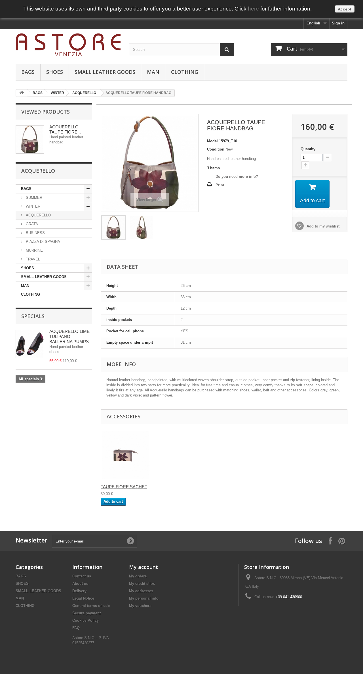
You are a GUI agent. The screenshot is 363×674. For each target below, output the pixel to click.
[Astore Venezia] (68, 45)
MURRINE (34, 250)
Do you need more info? (237, 176)
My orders (138, 576)
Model (212, 141)
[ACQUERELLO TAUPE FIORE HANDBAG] (113, 227)
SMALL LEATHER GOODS (105, 71)
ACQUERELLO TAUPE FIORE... (65, 129)
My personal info (144, 598)
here (253, 9)
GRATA (31, 224)
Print (220, 185)
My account (143, 567)
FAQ (76, 628)
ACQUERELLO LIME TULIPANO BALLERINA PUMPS (69, 336)
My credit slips (142, 583)
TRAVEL (32, 259)
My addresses (141, 591)
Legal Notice (83, 598)
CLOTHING (184, 71)
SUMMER (33, 197)
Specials (33, 316)
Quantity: (308, 149)
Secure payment (86, 613)
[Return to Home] (21, 93)
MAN (153, 71)
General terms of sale (91, 606)
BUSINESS (35, 233)
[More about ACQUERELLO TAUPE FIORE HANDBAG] (30, 139)
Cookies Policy (85, 620)
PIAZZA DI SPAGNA (42, 241)
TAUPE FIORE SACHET (124, 486)
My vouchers (140, 606)
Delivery (79, 591)
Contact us (81, 576)
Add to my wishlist (322, 226)
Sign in (338, 23)
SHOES (54, 71)
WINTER (57, 93)
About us (80, 583)
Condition (215, 149)
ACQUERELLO (84, 93)
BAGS (28, 71)
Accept (344, 9)
